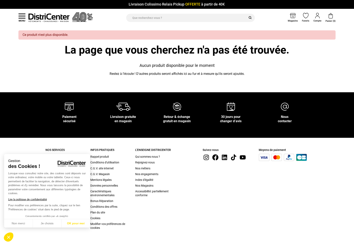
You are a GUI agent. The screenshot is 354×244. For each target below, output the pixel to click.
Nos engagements (146, 174)
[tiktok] (233, 157)
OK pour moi (76, 223)
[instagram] (206, 157)
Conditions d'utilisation (104, 162)
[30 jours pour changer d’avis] (231, 106)
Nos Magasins (144, 185)
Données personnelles (104, 185)
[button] (9, 237)
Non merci (18, 223)
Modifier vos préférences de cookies (107, 225)
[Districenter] (48, 18)
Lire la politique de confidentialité (27, 199)
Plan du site (97, 212)
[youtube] (242, 157)
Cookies (95, 218)
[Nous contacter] (285, 106)
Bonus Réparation (101, 201)
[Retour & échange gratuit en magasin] (177, 106)
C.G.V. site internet (102, 168)
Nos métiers (142, 168)
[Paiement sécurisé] (69, 106)
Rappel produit (99, 156)
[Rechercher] (250, 18)
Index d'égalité (144, 179)
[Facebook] (215, 157)
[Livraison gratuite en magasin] (123, 106)
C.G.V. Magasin (100, 174)
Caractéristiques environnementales (102, 193)
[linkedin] (224, 157)
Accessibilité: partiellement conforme (152, 193)
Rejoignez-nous (145, 162)
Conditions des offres (103, 206)
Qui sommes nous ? (147, 156)
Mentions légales (101, 179)
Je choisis (47, 223)
